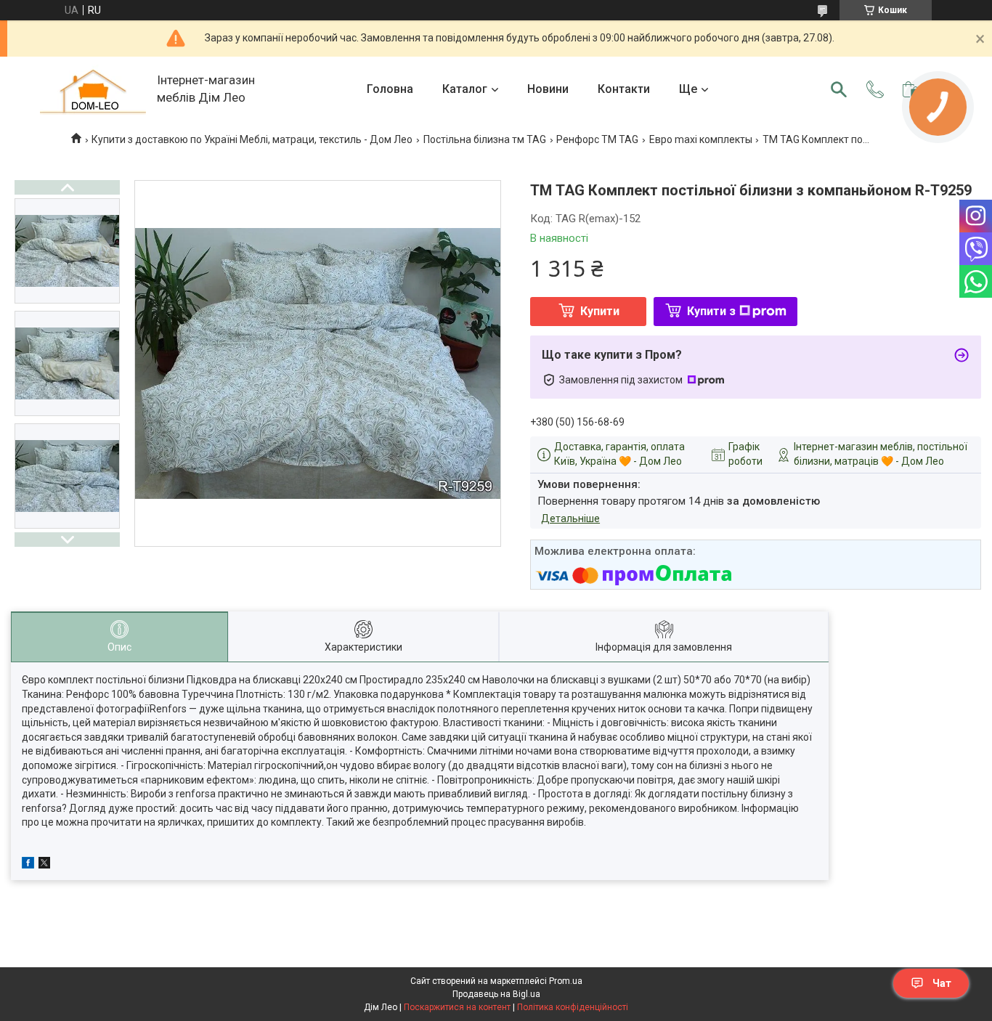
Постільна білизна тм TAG (484, 139)
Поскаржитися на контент (457, 1007)
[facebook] (28, 865)
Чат (941, 983)
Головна (390, 89)
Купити (599, 311)
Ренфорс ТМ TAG (597, 139)
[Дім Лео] (93, 90)
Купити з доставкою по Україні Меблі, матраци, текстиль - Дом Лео (252, 139)
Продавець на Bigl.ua (496, 994)
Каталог (464, 89)
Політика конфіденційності (572, 1007)
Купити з (711, 311)
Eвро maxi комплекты (700, 139)
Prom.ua (565, 981)
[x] (44, 865)
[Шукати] (838, 89)
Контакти (624, 89)
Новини (548, 89)
